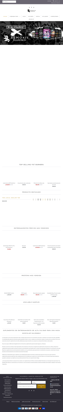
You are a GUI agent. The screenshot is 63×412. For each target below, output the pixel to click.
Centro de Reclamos (8, 385)
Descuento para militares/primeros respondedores (7, 388)
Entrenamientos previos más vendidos (31, 228)
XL (16, 212)
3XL (26, 212)
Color (3, 204)
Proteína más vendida (31, 275)
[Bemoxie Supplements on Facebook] (29, 7)
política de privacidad (26, 401)
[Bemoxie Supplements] (31, 11)
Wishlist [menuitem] (31, 19)
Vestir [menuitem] (38, 16)
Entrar (49, 1)
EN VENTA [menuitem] (30, 16)
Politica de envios (7, 392)
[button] (16, 219)
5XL (8, 215)
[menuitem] (15, 16)
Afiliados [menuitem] (45, 16)
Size (3, 209)
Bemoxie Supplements (28, 405)
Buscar (8, 401)
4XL (3, 215)
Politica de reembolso (15, 401)
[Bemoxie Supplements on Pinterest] (31, 7)
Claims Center (45, 401)
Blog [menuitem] (24, 16)
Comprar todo (14, 16)
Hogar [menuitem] (5, 16)
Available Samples (31, 302)
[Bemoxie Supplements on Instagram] (34, 7)
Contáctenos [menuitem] (54, 16)
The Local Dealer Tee (11, 197)
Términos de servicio (8, 397)
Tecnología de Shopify (37, 405)
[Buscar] (3, 2)
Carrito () (57, 1)
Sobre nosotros (8, 379)
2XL (21, 212)
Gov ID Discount (53, 401)
